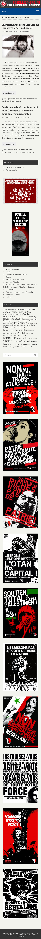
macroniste (6, 152)
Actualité (9, 272)
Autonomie (30, 310)
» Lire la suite (8, 93)
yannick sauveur (19, 347)
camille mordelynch (13, 312)
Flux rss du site (11, 170)
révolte (18, 338)
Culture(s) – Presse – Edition (16, 274)
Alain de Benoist (9, 310)
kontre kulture (11, 325)
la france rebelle (20, 150)
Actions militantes (22, 31)
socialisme (16, 342)
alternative (15, 99)
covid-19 (32, 317)
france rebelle (26, 321)
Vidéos (8, 297)
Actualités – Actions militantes (26, 935)
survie (9, 101)
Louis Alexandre (20, 325)
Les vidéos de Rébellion (15, 168)
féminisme (7, 323)
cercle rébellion (16, 314)
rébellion (9, 338)
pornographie (15, 335)
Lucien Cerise (30, 325)
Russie (23, 335)
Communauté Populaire (21, 317)
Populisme (7, 335)
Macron (29, 150)
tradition (10, 347)
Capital (27, 311)
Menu (4, 11)
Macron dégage (18, 328)
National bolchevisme (10, 333)
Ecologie (20, 319)
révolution (25, 338)
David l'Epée (9, 319)
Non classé (10, 290)
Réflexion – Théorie (13, 295)
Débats (8, 277)
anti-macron (8, 150)
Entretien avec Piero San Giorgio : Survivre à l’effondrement (20, 26)
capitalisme (7, 314)
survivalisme (16, 101)
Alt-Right (7, 99)
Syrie (28, 345)
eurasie (27, 319)
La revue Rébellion (13, 282)
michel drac (14, 152)
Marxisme (27, 328)
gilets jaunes (19, 323)
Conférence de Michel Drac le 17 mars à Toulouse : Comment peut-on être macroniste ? (20, 110)
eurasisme (34, 319)
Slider (7, 341)
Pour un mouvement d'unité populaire (20, 292)
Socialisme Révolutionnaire (20, 342)
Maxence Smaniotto (15, 330)
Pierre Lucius (30, 333)
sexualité (34, 338)
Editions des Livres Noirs (15, 280)
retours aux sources (27, 99)
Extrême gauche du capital (12, 321)
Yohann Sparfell (31, 347)
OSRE (22, 332)
